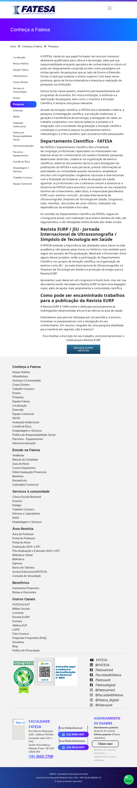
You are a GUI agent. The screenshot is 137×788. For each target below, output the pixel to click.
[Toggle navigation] (109, 8)
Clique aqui (105, 743)
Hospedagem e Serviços (21, 169)
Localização (19, 57)
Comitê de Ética (21, 161)
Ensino (16, 98)
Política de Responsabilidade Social (22, 136)
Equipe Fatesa (20, 69)
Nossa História (20, 63)
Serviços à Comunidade (20, 90)
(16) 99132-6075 (75, 747)
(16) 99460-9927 (75, 734)
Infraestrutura (20, 76)
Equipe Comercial (22, 183)
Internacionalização (23, 145)
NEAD (16, 116)
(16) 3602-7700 (41, 756)
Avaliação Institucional (19, 125)
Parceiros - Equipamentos (20, 154)
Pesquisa (18, 104)
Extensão (18, 110)
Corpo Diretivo (20, 82)
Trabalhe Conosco (22, 177)
